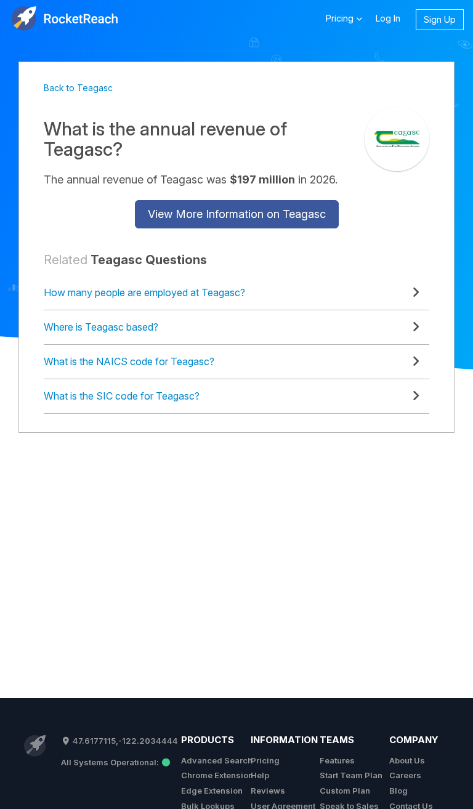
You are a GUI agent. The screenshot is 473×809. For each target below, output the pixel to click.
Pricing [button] (341, 18)
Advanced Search (217, 760)
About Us (407, 760)
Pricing (265, 760)
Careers (405, 775)
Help (260, 775)
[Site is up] (116, 762)
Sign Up (440, 19)
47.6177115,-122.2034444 (124, 741)
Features (337, 760)
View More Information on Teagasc (237, 213)
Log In (388, 18)
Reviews (268, 790)
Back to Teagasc (78, 88)
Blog (398, 790)
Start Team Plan (351, 775)
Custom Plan (345, 790)
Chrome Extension (217, 775)
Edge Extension (212, 790)
